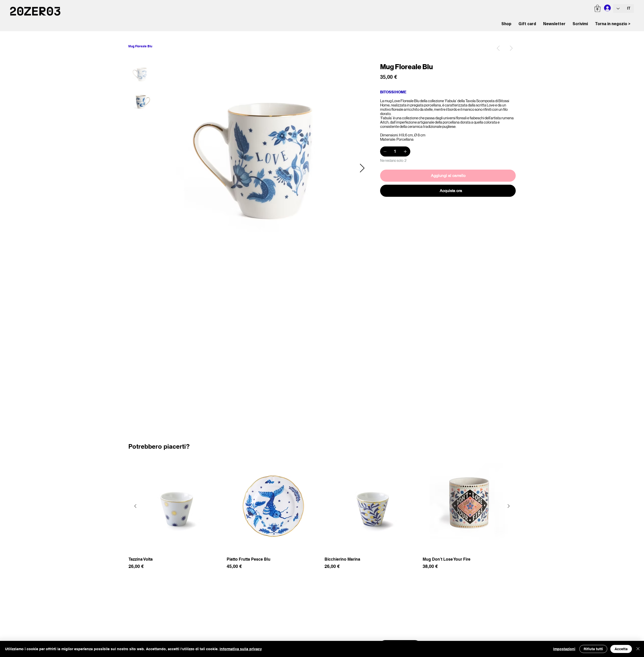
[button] (597, 8)
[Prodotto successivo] (509, 506)
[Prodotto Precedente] (135, 506)
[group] (322, 517)
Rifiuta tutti (593, 649)
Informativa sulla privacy (241, 649)
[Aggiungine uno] (405, 151)
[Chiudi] (638, 649)
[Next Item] (362, 168)
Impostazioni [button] (564, 649)
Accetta (621, 649)
